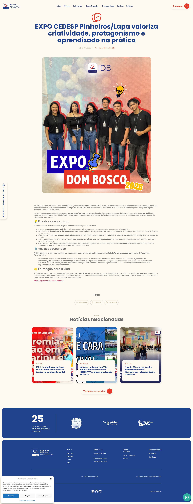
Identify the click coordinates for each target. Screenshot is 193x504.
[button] (51, 479)
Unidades (70, 456)
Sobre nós (70, 453)
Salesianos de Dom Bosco (100, 454)
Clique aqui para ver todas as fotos (48, 281)
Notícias (152, 457)
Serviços (125, 458)
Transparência (155, 450)
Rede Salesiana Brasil (100, 458)
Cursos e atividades (129, 455)
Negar (27, 496)
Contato (152, 453)
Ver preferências (44, 496)
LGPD (68, 463)
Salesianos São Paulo (100, 461)
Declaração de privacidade (27, 500)
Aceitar (11, 496)
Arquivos (69, 460)
